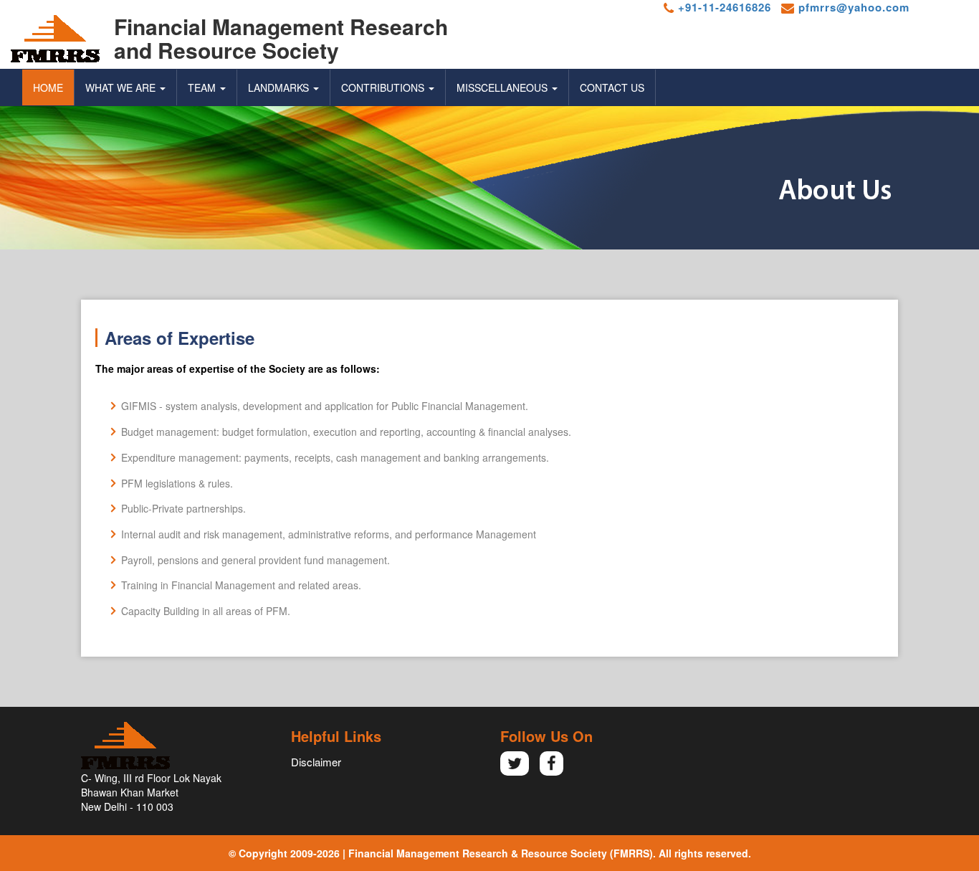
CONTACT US (612, 87)
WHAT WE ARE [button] (121, 87)
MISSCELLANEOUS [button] (503, 87)
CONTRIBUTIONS (384, 87)
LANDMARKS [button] (280, 87)
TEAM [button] (203, 87)
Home (48, 87)
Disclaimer (316, 761)
